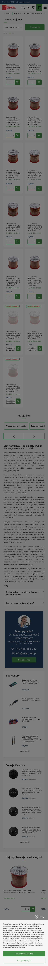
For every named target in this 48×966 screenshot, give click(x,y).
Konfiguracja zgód (24, 960)
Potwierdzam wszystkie (24, 954)
